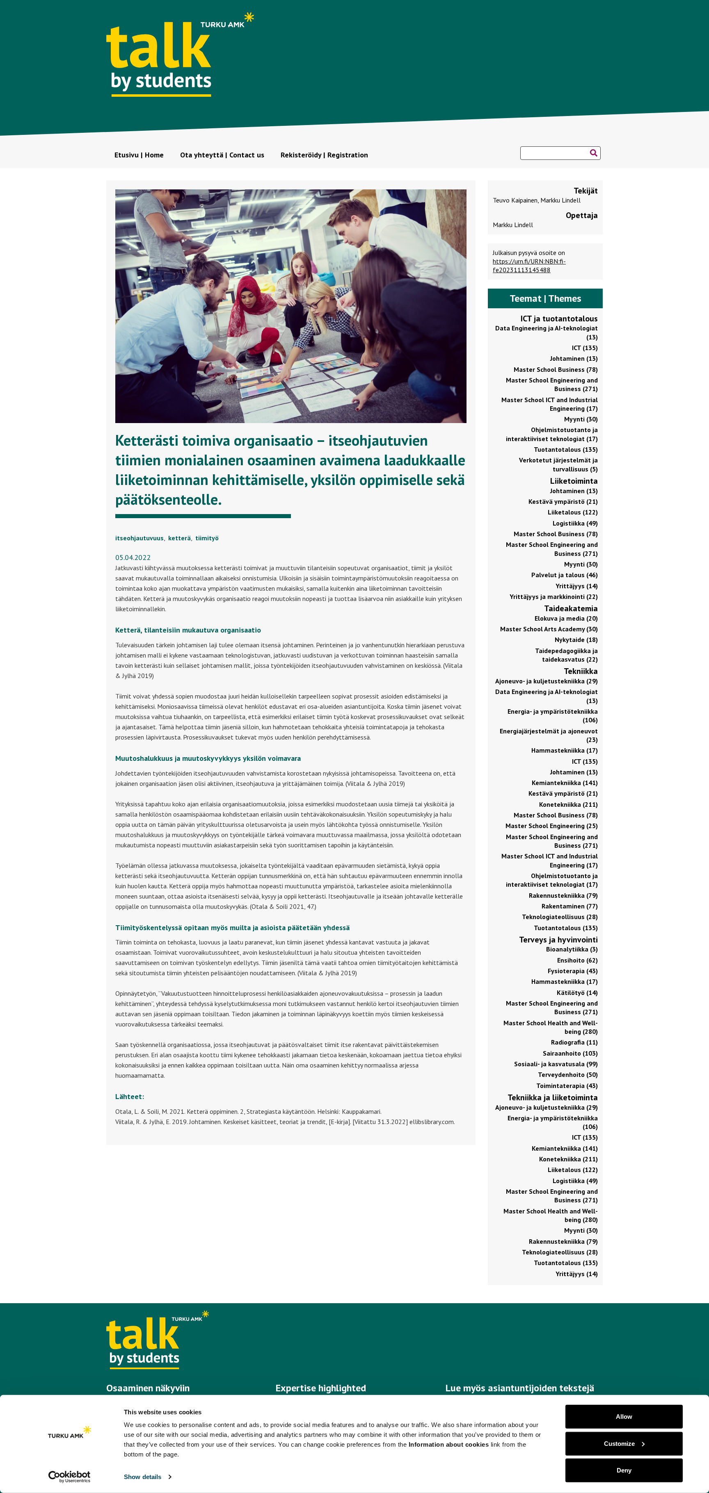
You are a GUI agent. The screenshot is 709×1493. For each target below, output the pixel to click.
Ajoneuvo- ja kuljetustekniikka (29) (546, 681)
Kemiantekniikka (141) (565, 782)
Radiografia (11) (574, 1042)
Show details (142, 1476)
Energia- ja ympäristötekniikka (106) (553, 715)
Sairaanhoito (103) (570, 1053)
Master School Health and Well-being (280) (550, 1027)
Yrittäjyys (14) (577, 586)
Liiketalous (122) (573, 512)
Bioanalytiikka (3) (572, 949)
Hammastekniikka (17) (564, 750)
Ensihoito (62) (577, 960)
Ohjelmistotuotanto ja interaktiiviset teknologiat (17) (552, 434)
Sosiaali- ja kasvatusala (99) (556, 1064)
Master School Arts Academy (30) (549, 629)
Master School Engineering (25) (551, 826)
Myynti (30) (581, 419)
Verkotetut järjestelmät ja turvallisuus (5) (558, 464)
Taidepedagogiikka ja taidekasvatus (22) (566, 654)
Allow (624, 1416)
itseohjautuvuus (139, 538)
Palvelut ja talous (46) (564, 575)
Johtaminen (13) (574, 358)
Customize (619, 1443)
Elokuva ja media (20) (566, 618)
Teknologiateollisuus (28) (560, 917)
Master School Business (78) (556, 369)
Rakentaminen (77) (570, 906)
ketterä (179, 538)
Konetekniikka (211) (568, 804)
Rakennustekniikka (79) (563, 895)
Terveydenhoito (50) (568, 1074)
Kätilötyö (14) (577, 992)
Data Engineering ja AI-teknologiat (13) (546, 332)
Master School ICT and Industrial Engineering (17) (549, 404)
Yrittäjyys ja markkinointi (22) (554, 596)
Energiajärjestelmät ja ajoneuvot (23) (549, 735)
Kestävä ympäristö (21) (563, 501)
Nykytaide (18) (576, 639)
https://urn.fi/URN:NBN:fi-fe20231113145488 (529, 265)
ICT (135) (585, 348)
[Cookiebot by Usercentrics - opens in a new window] (69, 1477)
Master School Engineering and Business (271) (552, 384)
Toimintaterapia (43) (567, 1085)
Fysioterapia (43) (573, 971)
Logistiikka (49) (575, 523)
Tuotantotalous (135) (566, 449)
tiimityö (207, 538)
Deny (624, 1470)
